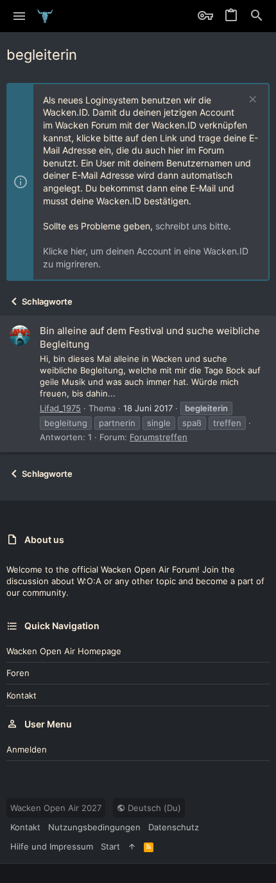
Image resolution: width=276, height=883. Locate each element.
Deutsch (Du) (153, 808)
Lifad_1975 (60, 408)
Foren (18, 673)
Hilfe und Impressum (51, 846)
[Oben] (132, 846)
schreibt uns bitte (192, 225)
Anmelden (26, 749)
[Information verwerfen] (251, 100)
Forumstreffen (158, 437)
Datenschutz (173, 827)
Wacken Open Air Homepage (63, 651)
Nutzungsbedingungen (94, 827)
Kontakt (21, 695)
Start (110, 846)
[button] (19, 16)
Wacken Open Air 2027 (55, 808)
